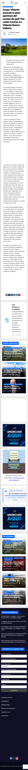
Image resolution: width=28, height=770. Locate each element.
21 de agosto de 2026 (11, 549)
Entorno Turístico (15, 32)
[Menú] (3, 2)
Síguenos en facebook (8, 708)
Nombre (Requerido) (6, 653)
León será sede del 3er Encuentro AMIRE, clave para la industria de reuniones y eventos (14, 635)
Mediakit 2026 (5, 705)
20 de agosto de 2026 (11, 583)
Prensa (16, 374)
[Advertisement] (14, 154)
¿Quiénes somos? (6, 697)
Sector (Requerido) (5, 664)
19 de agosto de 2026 (11, 600)
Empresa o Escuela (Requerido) (8, 669)
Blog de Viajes (7, 347)
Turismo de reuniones (9, 593)
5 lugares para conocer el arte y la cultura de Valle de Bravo (14, 564)
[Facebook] (16, 335)
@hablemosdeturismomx (16, 490)
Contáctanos (5, 701)
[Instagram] (19, 335)
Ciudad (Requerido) (5, 674)
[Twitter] (13, 335)
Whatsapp (3, 684)
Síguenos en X (5, 712)
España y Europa (7, 349)
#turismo (8, 495)
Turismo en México (8, 559)
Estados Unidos (18, 384)
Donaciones (4, 715)
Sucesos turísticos (8, 576)
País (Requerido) (5, 679)
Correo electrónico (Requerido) (8, 659)
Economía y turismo (8, 368)
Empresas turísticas (8, 6)
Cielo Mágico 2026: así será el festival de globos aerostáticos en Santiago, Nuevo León (13, 628)
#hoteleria (14, 495)
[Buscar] (25, 2)
